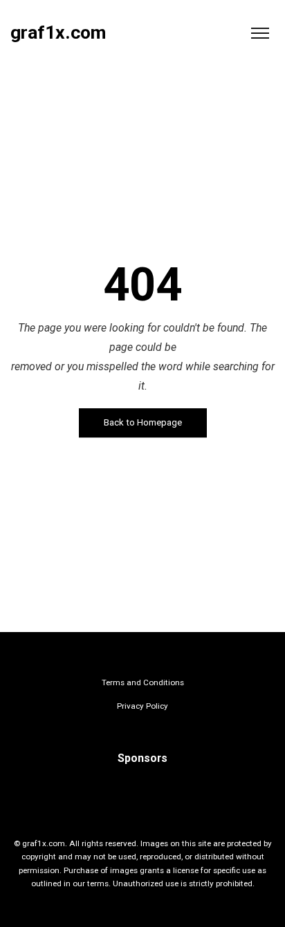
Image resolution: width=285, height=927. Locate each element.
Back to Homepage (143, 423)
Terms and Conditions (143, 682)
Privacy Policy (142, 706)
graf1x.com (58, 32)
